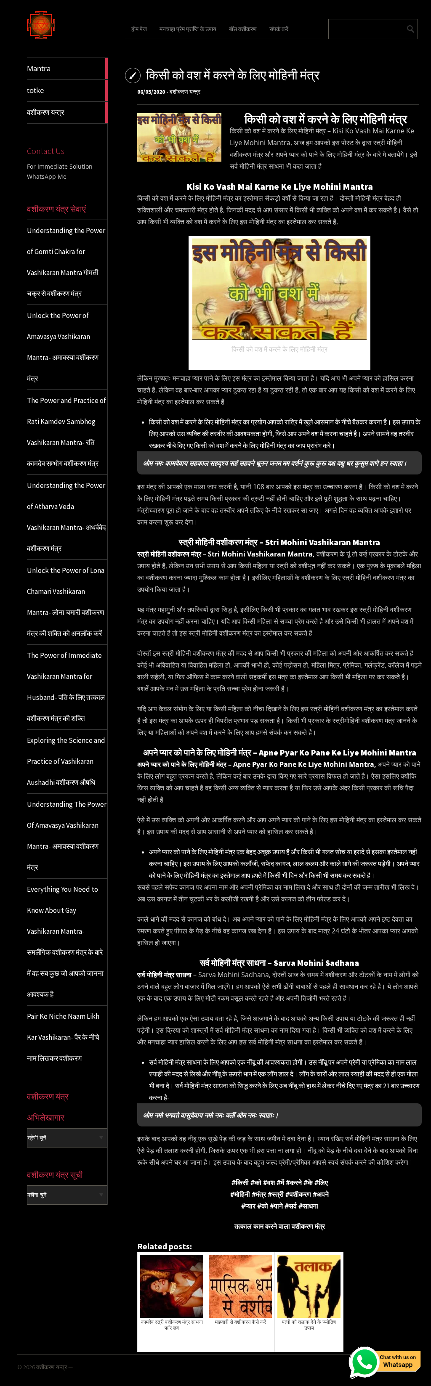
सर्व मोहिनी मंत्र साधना (164, 974)
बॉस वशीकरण (243, 29)
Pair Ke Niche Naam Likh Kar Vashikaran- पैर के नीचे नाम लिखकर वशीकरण (63, 1037)
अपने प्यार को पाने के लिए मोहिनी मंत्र (181, 764)
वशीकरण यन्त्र (185, 91)
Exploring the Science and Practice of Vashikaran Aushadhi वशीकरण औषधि (66, 761)
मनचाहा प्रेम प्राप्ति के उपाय (188, 29)
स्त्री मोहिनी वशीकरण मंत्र (169, 554)
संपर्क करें (278, 29)
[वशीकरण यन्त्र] (41, 37)
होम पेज (139, 29)
